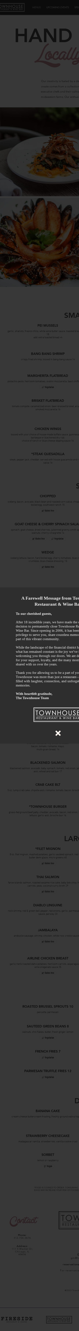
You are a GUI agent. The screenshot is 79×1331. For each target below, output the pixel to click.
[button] (58, 733)
